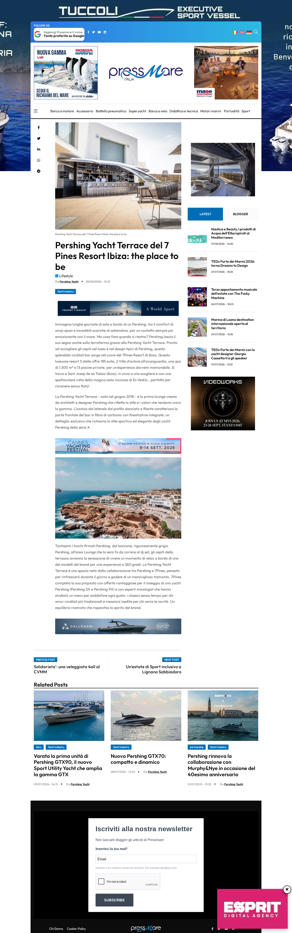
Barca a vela (158, 111)
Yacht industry (65, 291)
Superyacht (137, 111)
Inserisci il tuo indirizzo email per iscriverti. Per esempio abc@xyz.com (136, 867)
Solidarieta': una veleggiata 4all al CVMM (67, 669)
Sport (246, 111)
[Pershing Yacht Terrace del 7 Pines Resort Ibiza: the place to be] (38, 149)
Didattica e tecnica (184, 111)
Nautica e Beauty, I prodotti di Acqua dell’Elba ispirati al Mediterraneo (233, 233)
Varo (38, 747)
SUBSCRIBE (114, 900)
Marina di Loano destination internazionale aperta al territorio (232, 323)
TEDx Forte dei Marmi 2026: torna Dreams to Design (233, 263)
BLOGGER (240, 214)
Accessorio (84, 111)
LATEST (205, 214)
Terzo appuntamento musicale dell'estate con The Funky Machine (234, 293)
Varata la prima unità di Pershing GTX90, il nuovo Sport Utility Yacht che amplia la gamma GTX (68, 765)
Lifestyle (66, 276)
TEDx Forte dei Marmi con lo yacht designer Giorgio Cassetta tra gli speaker (233, 354)
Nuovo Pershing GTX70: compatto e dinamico (138, 759)
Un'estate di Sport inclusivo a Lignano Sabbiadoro (153, 669)
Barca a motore (62, 111)
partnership (197, 747)
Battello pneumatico (111, 111)
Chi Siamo (56, 929)
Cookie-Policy (76, 929)
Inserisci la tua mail (111, 849)
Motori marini (210, 111)
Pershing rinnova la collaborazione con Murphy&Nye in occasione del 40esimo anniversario (221, 765)
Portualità (231, 111)
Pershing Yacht (69, 281)
